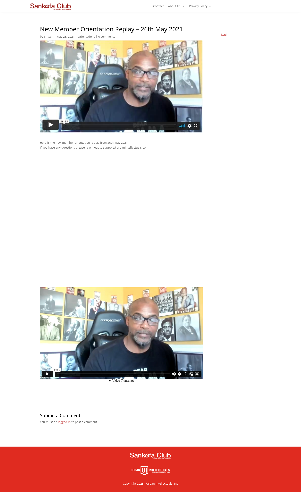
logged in (64, 422)
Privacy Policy (198, 6)
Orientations (86, 36)
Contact (158, 6)
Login (225, 34)
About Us (174, 6)
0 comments (106, 36)
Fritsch (48, 36)
